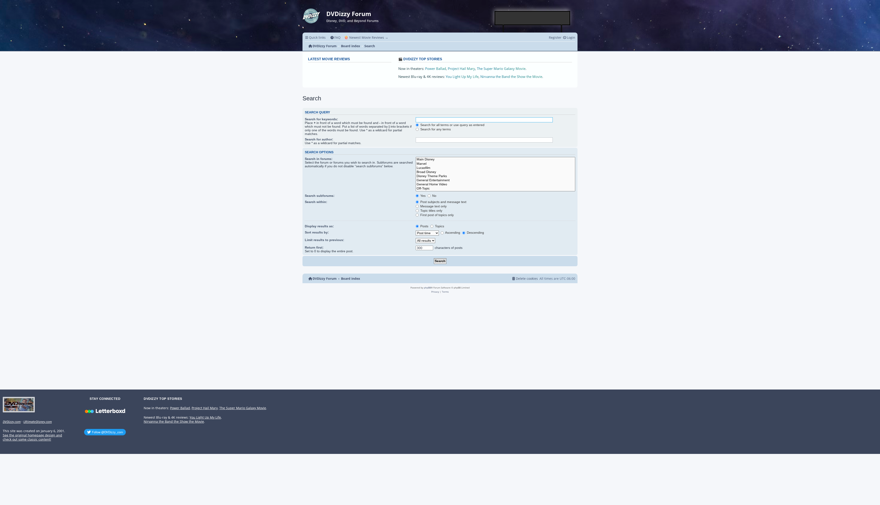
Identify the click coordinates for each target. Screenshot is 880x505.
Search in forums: (319, 159)
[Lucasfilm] (495, 168)
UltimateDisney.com (37, 422)
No (433, 196)
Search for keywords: (321, 119)
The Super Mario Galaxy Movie (501, 68)
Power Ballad (435, 68)
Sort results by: (317, 232)
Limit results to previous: (324, 240)
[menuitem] (335, 37)
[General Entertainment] (495, 180)
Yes (422, 196)
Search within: (316, 202)
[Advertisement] (532, 18)
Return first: (314, 247)
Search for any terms (435, 129)
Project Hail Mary (461, 68)
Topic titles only (430, 210)
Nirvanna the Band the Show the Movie (511, 76)
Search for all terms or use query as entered (451, 125)
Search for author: (319, 139)
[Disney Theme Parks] (495, 176)
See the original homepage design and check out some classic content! (32, 437)
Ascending (452, 232)
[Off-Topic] (495, 189)
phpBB (427, 287)
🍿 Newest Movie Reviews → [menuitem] (366, 37)
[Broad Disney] (495, 172)
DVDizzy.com (12, 422)
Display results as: (319, 226)
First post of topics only (436, 215)
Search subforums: (320, 196)
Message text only (433, 206)
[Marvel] (495, 164)
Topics (439, 226)
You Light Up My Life (462, 76)
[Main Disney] (495, 159)
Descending (475, 232)
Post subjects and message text (442, 202)
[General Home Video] (495, 184)
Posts (423, 226)
